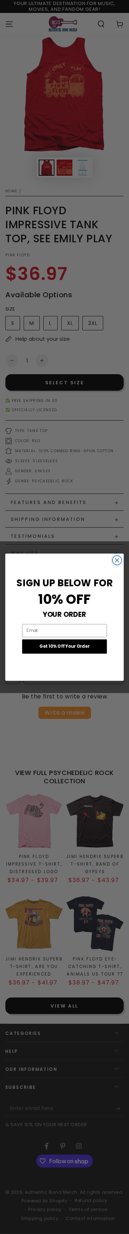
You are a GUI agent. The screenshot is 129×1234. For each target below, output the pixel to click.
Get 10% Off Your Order (64, 646)
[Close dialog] (117, 560)
